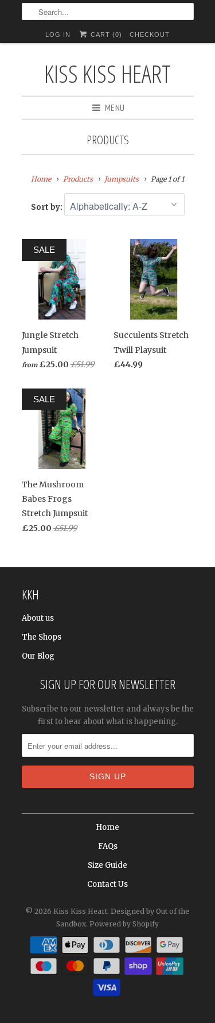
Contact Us (107, 884)
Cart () (105, 34)
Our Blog (38, 656)
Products (108, 140)
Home (107, 827)
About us (38, 618)
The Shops (41, 637)
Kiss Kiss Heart (107, 73)
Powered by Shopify (124, 924)
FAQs (108, 846)
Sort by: (47, 207)
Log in (58, 34)
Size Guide (107, 865)
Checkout (150, 34)
